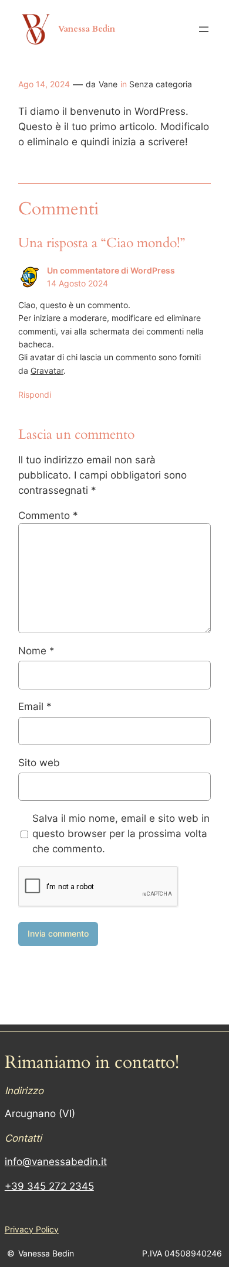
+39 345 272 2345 (49, 1186)
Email (35, 706)
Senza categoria (160, 84)
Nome (36, 651)
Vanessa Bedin (86, 29)
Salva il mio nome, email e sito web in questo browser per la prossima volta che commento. (121, 833)
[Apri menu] (204, 29)
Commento (48, 515)
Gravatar (47, 370)
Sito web (39, 763)
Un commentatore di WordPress (111, 270)
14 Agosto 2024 (77, 283)
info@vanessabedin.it (56, 1161)
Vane (108, 84)
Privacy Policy (32, 1229)
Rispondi (34, 394)
